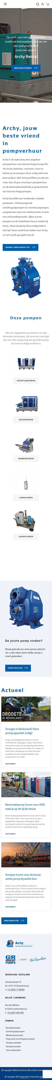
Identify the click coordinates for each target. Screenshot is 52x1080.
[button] (20, 247)
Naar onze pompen (23, 68)
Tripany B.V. (24, 1076)
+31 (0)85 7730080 (16, 989)
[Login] (42, 4)
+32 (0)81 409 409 (15, 1013)
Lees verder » (10, 764)
